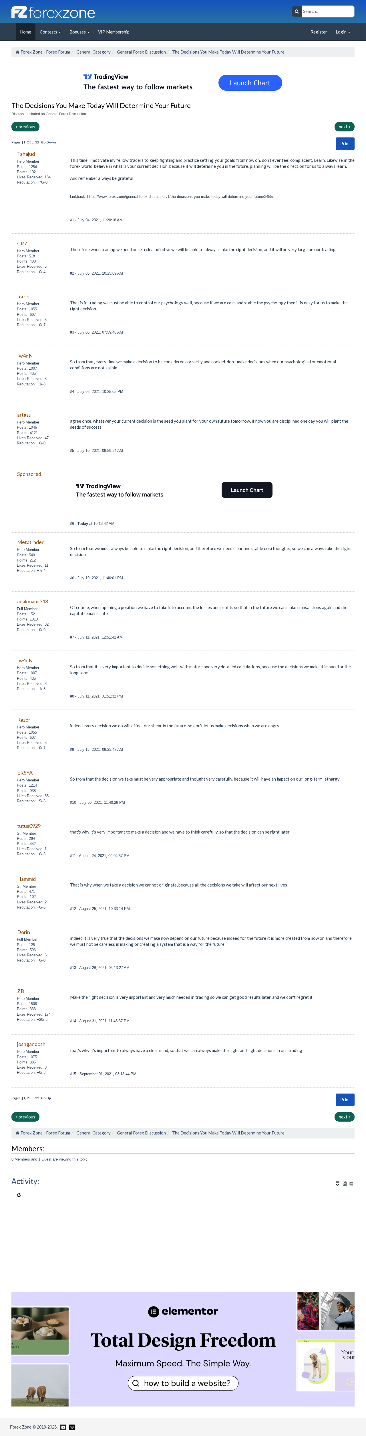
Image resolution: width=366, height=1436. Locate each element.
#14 (73, 1021)
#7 (72, 637)
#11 (73, 856)
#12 (73, 909)
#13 (73, 968)
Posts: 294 (26, 838)
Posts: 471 (26, 891)
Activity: (25, 1181)
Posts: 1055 (27, 309)
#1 (72, 220)
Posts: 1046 (27, 427)
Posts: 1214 (27, 785)
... (33, 142)
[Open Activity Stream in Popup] (337, 1183)
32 (37, 142)
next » (344, 126)
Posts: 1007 (27, 368)
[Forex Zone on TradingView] (71, 1426)
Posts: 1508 (27, 1004)
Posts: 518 (26, 256)
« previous (25, 126)
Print (345, 143)
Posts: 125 (26, 945)
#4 (72, 391)
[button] (345, 143)
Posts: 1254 (27, 167)
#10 (73, 802)
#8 (72, 696)
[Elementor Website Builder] (183, 1348)
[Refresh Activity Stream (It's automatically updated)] (345, 1183)
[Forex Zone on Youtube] (62, 1426)
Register (319, 31)
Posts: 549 (26, 555)
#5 (72, 450)
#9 (72, 749)
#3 (72, 332)
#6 (72, 523)
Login (341, 31)
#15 (73, 1074)
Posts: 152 (26, 614)
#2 (72, 273)
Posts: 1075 (27, 1057)
